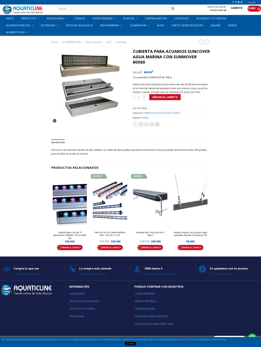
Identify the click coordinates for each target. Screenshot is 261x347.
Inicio (54, 42)
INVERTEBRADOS (102, 18)
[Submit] (172, 8)
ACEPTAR (130, 344)
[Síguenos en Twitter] (239, 2)
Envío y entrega (145, 301)
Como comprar (145, 293)
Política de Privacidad (84, 301)
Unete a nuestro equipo (187, 25)
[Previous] (51, 214)
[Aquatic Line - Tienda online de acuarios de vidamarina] (27, 10)
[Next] (209, 214)
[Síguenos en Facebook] (233, 2)
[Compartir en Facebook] (135, 124)
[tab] (58, 142)
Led (108, 42)
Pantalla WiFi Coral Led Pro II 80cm (150, 234)
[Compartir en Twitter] (141, 124)
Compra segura (145, 308)
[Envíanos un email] (241, 2)
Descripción (58, 142)
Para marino (93, 42)
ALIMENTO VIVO (15, 32)
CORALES (80, 18)
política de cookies (184, 340)
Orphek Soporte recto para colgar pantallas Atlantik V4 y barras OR (190, 234)
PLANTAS (128, 18)
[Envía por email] (146, 124)
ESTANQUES (48, 25)
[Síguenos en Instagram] (236, 2)
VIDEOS (232, 25)
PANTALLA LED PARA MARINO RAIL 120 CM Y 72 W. (110, 234)
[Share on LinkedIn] (157, 124)
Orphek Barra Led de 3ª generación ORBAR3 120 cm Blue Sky (69, 235)
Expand (54, 121)
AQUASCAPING (55, 18)
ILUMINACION (138, 25)
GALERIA (216, 25)
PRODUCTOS (28, 18)
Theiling (120, 42)
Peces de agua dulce (79, 25)
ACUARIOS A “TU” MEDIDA (211, 18)
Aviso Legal (77, 316)
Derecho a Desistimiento (151, 316)
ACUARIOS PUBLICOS (18, 25)
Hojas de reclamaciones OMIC (154, 324)
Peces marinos (109, 25)
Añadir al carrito (165, 97)
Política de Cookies (82, 308)
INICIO (10, 18)
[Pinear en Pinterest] (151, 124)
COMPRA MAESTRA (156, 18)
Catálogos (181, 18)
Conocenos (77, 293)
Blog (160, 25)
